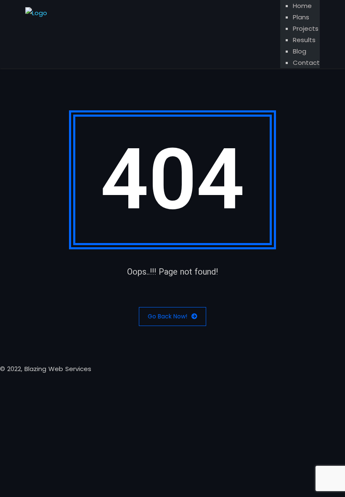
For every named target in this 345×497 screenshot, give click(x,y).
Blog (299, 51)
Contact (306, 62)
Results (304, 39)
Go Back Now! (167, 316)
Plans (301, 17)
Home (302, 5)
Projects (305, 28)
